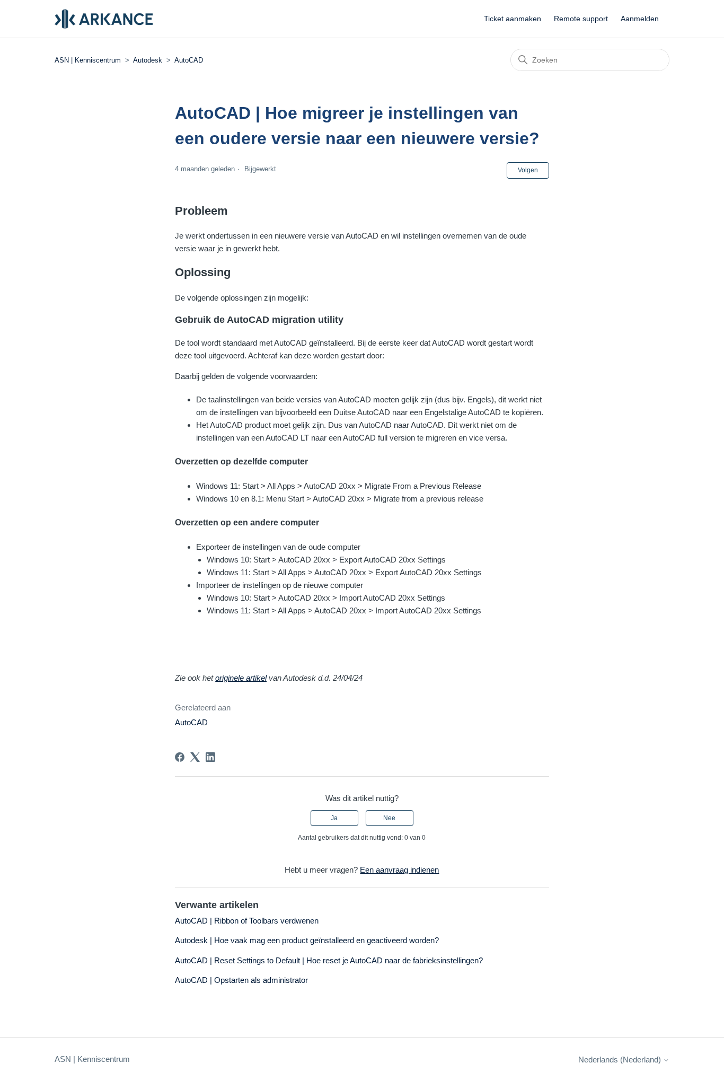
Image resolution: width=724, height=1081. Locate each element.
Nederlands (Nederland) (620, 1059)
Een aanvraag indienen (399, 869)
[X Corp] (195, 757)
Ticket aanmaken (512, 18)
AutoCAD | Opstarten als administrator (241, 980)
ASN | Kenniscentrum (89, 60)
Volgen (528, 170)
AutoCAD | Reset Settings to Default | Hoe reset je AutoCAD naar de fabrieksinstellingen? (329, 960)
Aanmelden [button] (640, 18)
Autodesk (147, 60)
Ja (334, 818)
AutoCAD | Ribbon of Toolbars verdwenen (247, 920)
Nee (389, 818)
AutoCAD (188, 60)
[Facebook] (179, 757)
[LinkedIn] (210, 757)
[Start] (104, 19)
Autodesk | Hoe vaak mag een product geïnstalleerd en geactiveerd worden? (307, 940)
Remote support (581, 18)
